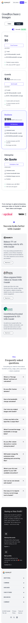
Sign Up (22, 2)
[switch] (13, 29)
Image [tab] (18, 24)
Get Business (14, 124)
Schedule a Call (14, 164)
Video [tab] (9, 24)
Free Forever (14, 45)
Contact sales (7, 167)
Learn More (7, 48)
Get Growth (14, 84)
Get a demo (16, 2)
